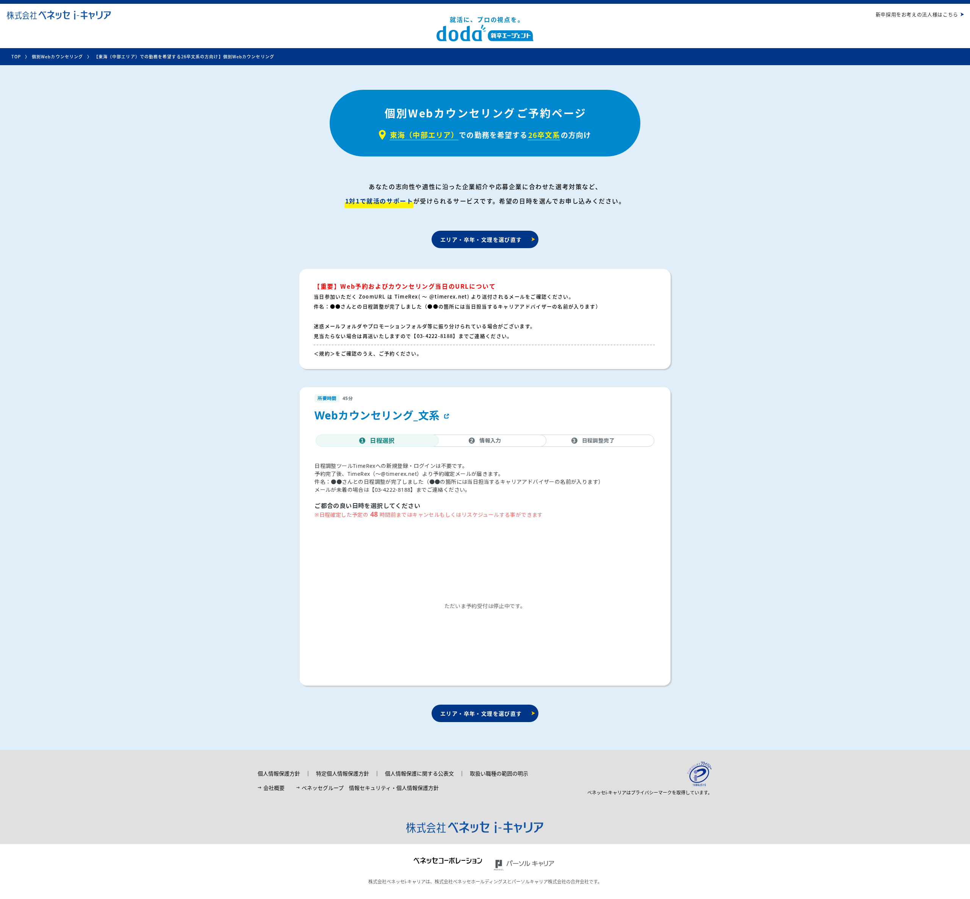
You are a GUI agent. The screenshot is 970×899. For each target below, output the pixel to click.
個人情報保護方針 (279, 773)
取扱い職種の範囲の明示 (499, 773)
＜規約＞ (324, 353)
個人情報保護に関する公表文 (419, 773)
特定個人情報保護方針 (342, 773)
